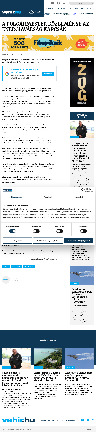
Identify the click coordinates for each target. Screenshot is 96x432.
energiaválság (29, 266)
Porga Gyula (16, 266)
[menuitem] (47, 9)
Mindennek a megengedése (78, 241)
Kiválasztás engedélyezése (48, 241)
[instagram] (64, 3)
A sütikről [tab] (79, 197)
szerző (15, 278)
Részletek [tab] (48, 197)
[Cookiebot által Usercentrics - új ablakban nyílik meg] (83, 190)
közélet (6, 266)
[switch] (36, 231)
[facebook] (58, 3)
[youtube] (52, 3)
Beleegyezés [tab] (16, 197)
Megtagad (17, 241)
